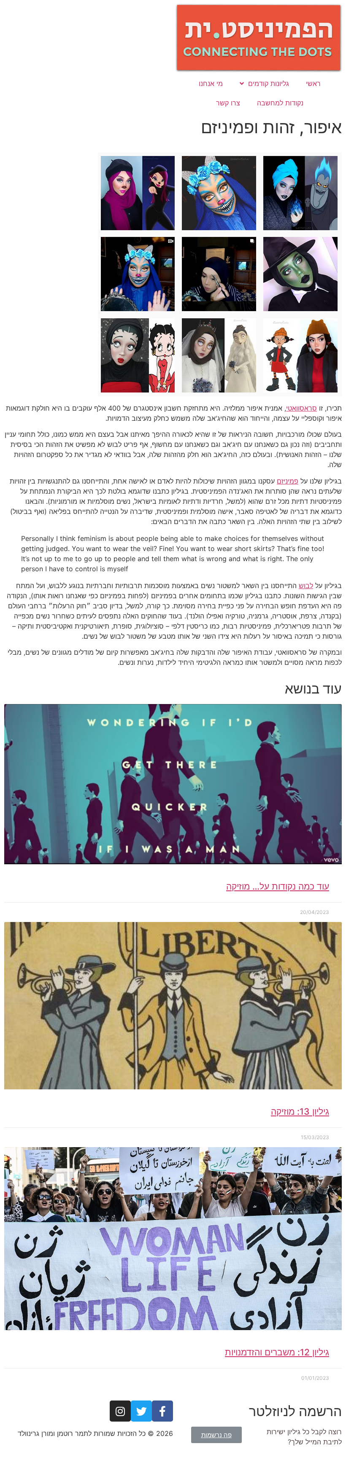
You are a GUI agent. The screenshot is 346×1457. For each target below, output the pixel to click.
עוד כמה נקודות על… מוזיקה (277, 886)
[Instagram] (120, 1411)
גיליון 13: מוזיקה (300, 1111)
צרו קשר (228, 103)
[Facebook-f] (162, 1411)
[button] (216, 1435)
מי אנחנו (211, 83)
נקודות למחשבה (280, 103)
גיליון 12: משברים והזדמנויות (277, 1352)
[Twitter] (141, 1411)
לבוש (306, 585)
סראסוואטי (301, 408)
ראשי (313, 83)
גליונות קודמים (268, 83)
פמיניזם (287, 481)
